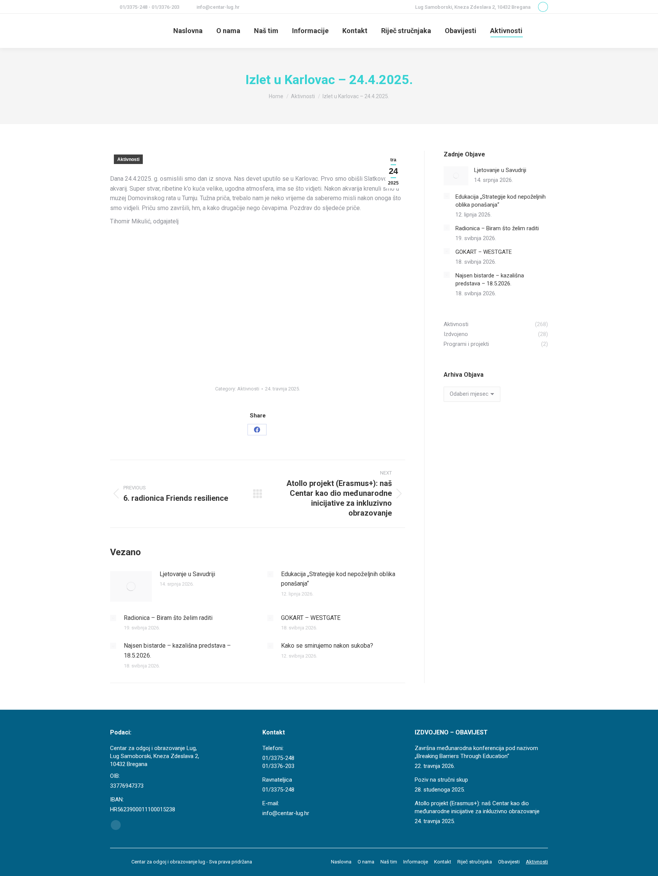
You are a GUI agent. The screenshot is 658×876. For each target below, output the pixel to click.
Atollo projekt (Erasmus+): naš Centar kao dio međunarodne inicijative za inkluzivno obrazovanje (477, 807)
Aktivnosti (128, 159)
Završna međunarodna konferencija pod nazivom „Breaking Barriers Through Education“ (476, 752)
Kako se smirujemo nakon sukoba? (327, 645)
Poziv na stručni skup (441, 779)
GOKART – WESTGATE (310, 617)
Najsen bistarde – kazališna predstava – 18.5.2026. (177, 650)
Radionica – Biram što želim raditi (168, 617)
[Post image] (131, 586)
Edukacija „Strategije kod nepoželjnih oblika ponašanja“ (338, 579)
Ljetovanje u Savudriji (187, 574)
